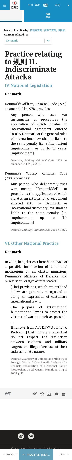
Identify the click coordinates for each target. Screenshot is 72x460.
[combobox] (6, 41)
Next (62, 454)
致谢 (37, 4)
